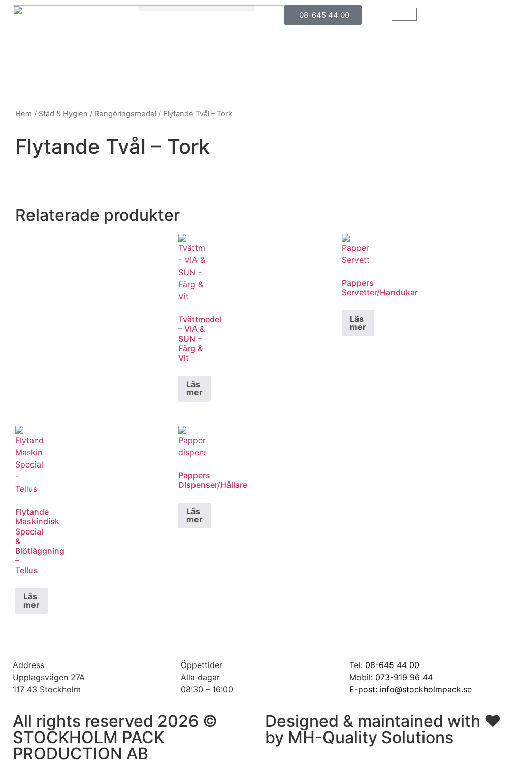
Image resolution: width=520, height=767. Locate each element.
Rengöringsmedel (125, 113)
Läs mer (194, 388)
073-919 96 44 (404, 677)
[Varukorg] (404, 14)
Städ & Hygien (63, 113)
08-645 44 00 (392, 665)
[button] (197, 8)
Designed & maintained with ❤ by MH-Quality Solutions (383, 729)
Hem (23, 113)
